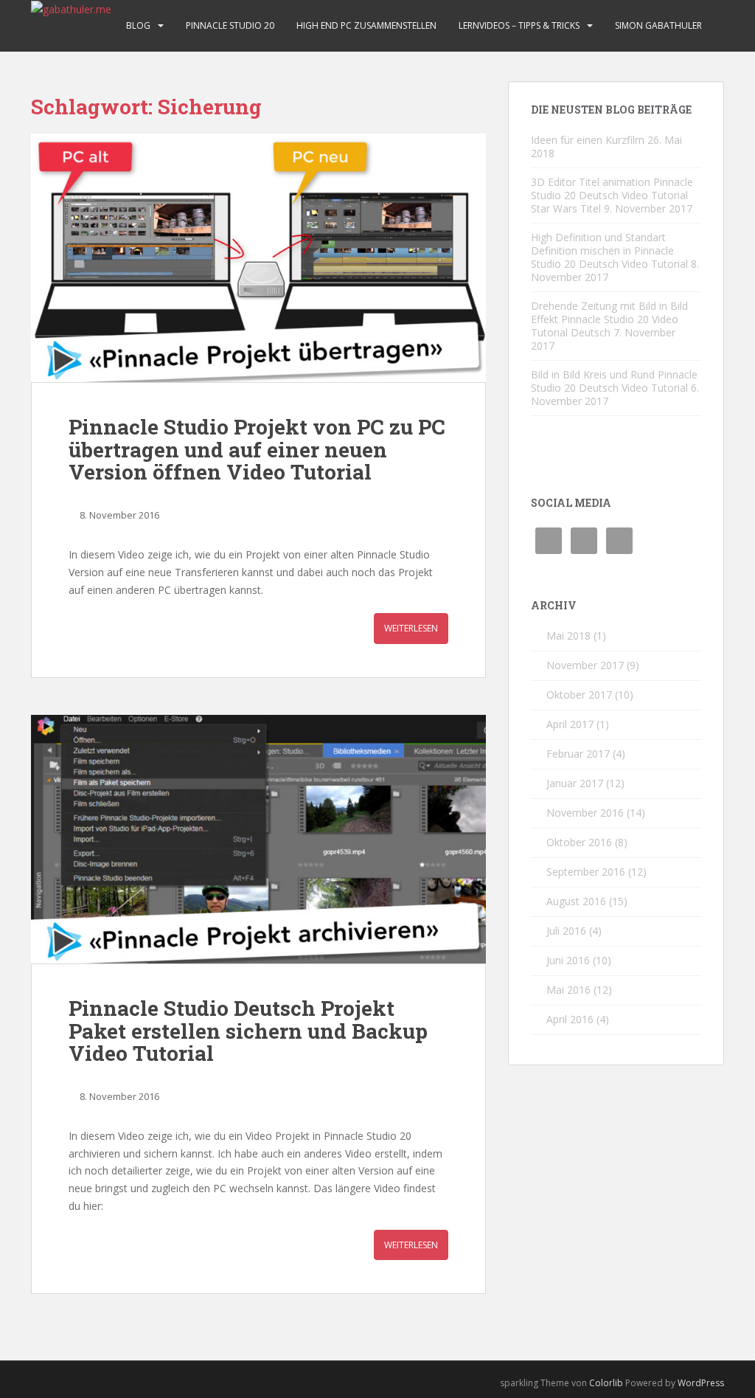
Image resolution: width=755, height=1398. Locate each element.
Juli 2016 (566, 931)
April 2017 (570, 724)
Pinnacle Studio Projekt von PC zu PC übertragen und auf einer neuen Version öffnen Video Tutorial (257, 449)
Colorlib (606, 1383)
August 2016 (576, 901)
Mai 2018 (568, 636)
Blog (138, 25)
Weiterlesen (411, 628)
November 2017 (585, 665)
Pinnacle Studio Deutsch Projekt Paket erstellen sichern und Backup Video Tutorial (248, 1030)
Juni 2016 (568, 960)
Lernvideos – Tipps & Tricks (519, 25)
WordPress (701, 1383)
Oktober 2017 (579, 695)
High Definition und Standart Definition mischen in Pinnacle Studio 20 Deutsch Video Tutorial (609, 250)
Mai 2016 (568, 990)
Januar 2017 (574, 783)
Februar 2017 (578, 754)
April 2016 (570, 1019)
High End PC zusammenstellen (366, 25)
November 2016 (585, 813)
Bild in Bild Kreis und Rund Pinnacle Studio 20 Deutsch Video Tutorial (614, 381)
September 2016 (585, 872)
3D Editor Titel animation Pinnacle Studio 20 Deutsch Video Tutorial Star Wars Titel (612, 195)
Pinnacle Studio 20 (230, 25)
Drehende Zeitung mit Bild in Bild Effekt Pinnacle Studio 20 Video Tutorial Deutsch (609, 319)
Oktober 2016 (579, 842)
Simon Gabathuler (658, 25)
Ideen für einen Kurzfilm (587, 140)
